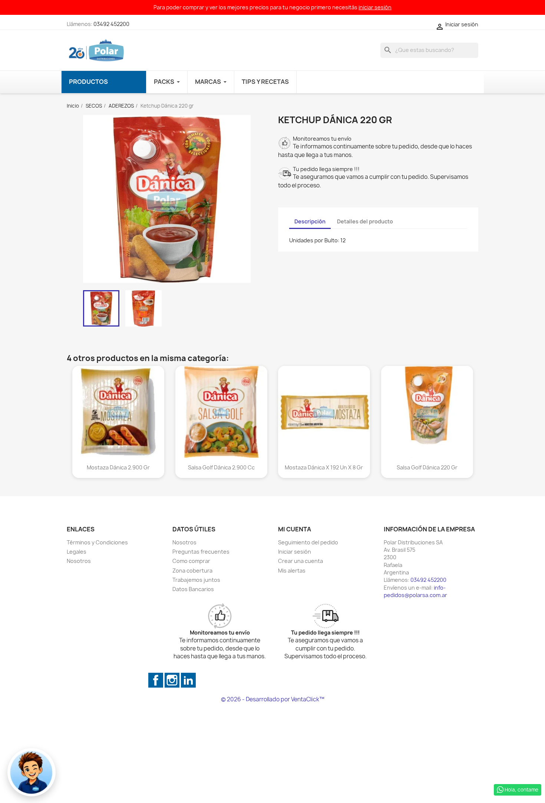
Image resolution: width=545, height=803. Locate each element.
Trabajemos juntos (196, 579)
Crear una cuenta (300, 560)
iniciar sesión (375, 7)
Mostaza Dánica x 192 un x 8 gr (324, 467)
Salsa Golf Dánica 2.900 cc (221, 467)
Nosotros (79, 560)
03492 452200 (111, 23)
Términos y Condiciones (97, 542)
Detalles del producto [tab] (365, 221)
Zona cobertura (192, 570)
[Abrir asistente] (31, 772)
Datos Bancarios (193, 589)
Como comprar (191, 560)
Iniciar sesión (294, 551)
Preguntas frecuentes (200, 551)
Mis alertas (291, 570)
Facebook (155, 680)
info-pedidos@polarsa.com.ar (415, 591)
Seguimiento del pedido (308, 542)
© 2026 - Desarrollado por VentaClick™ (272, 699)
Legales (76, 551)
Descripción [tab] (310, 221)
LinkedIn (188, 680)
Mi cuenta (294, 529)
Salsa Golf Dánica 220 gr (426, 467)
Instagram (172, 680)
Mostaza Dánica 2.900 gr (118, 467)
